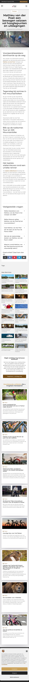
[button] (27, 651)
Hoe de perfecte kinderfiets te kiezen (12, 630)
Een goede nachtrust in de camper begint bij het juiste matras (21, 330)
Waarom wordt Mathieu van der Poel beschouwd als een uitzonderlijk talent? (14, 246)
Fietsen (14, 11)
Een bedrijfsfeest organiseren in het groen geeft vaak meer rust (20, 301)
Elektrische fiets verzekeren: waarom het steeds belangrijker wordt (13, 470)
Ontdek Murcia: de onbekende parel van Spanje (6, 340)
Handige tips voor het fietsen (12, 533)
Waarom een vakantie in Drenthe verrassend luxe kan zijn (6, 301)
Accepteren (14, 669)
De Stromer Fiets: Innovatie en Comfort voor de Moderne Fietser (13, 501)
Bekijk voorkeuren (14, 677)
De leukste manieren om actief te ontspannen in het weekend (21, 281)
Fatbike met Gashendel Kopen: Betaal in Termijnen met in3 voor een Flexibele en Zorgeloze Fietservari (13, 567)
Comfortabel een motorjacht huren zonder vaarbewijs (7, 281)
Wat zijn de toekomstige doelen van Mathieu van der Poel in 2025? (14, 238)
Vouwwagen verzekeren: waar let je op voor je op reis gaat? (7, 320)
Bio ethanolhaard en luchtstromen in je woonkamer (6, 330)
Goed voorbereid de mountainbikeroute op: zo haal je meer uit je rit (21, 291)
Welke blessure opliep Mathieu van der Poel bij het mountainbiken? (14, 221)
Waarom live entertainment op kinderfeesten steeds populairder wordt (7, 311)
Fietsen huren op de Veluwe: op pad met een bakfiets (20, 320)
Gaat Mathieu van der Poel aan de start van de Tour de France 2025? (14, 229)
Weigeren (14, 673)
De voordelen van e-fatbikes (12, 597)
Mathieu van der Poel (9, 62)
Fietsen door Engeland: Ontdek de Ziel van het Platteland (20, 350)
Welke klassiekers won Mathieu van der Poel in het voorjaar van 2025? (14, 212)
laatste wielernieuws (11, 171)
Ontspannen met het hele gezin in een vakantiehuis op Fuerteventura (21, 340)
